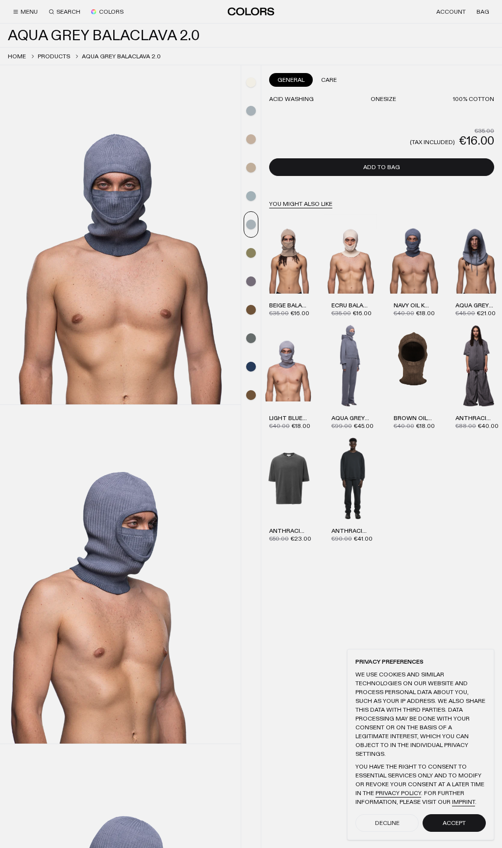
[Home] (251, 11)
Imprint (463, 802)
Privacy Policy (398, 793)
